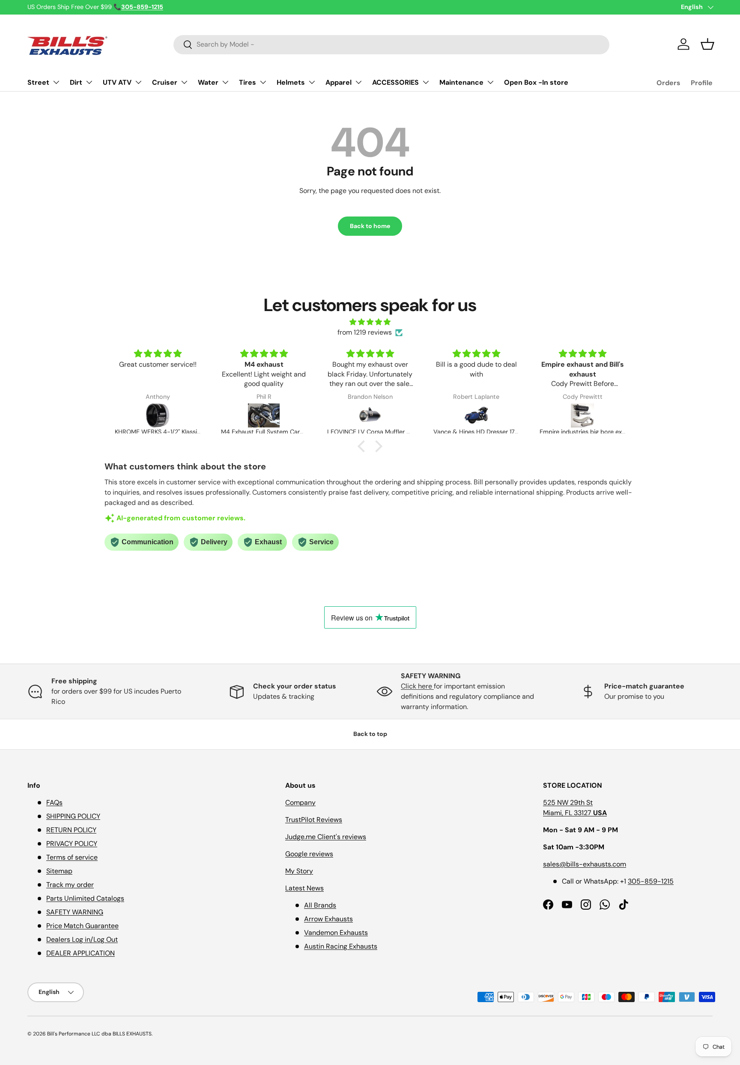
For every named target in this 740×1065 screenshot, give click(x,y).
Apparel (338, 82)
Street (38, 82)
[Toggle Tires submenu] (263, 82)
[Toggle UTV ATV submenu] (138, 82)
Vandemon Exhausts (336, 932)
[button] (707, 44)
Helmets (291, 82)
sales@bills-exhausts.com (584, 864)
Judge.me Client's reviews (325, 836)
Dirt (76, 82)
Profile (702, 82)
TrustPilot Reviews (313, 819)
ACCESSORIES (395, 82)
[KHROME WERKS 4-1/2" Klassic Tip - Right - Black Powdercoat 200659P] (157, 415)
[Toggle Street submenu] (56, 82)
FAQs (54, 802)
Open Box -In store (536, 82)
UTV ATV (117, 82)
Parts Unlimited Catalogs (85, 898)
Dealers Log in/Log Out (82, 939)
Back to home (370, 226)
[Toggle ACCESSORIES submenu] (426, 82)
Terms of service (72, 857)
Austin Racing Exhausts (340, 946)
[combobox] (391, 44)
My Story (299, 870)
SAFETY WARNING (74, 912)
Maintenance (461, 82)
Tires (247, 82)
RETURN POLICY (71, 829)
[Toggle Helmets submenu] (312, 82)
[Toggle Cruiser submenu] (184, 82)
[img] (370, 322)
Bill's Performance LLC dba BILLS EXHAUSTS (99, 1033)
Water (208, 82)
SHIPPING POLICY (73, 816)
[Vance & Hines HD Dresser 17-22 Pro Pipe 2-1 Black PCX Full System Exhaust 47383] (476, 415)
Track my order (70, 884)
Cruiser (164, 82)
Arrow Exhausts (328, 918)
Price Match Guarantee (82, 925)
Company (300, 802)
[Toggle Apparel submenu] (358, 82)
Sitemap (59, 870)
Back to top (370, 734)
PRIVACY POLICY (71, 843)
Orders (668, 82)
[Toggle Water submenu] (225, 82)
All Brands (320, 905)
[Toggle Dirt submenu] (89, 82)
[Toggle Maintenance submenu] (490, 82)
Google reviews (309, 853)
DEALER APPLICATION (80, 953)
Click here (417, 686)
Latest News (304, 888)
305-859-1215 (651, 881)
